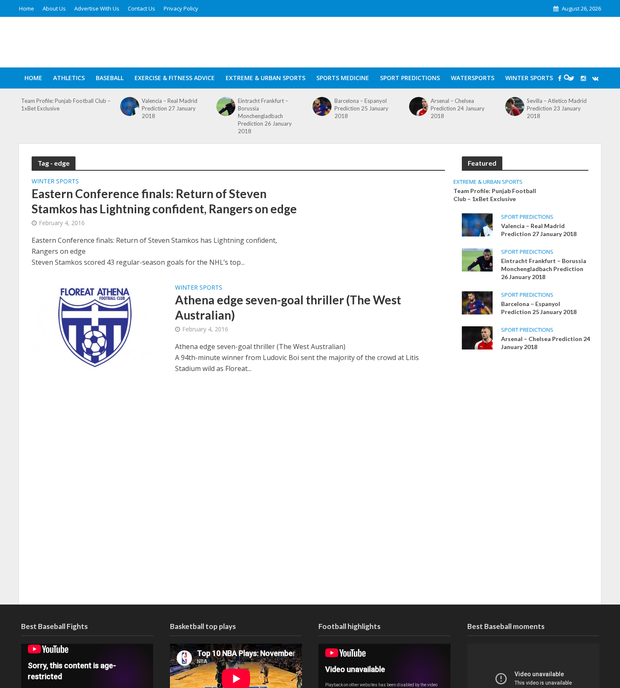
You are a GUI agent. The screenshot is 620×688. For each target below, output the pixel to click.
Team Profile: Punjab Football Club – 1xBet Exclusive (66, 104)
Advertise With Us (96, 8)
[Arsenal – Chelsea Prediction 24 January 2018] (418, 106)
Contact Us (141, 8)
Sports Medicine (342, 78)
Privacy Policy (181, 8)
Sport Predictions (410, 78)
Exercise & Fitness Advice (175, 78)
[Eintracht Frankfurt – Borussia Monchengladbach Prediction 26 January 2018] (226, 106)
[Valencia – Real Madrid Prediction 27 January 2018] (129, 106)
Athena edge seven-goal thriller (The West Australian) (288, 307)
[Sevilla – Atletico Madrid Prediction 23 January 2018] (515, 106)
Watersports (472, 78)
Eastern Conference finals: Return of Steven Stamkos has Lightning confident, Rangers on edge (164, 201)
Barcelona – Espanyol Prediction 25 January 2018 (361, 108)
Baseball (110, 78)
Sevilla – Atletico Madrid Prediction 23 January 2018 (557, 108)
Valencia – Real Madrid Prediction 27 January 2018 (169, 108)
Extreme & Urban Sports (265, 78)
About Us (54, 8)
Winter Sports (529, 78)
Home (26, 8)
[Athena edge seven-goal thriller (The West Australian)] (95, 326)
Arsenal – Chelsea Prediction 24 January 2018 (458, 108)
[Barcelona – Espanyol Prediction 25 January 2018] (322, 106)
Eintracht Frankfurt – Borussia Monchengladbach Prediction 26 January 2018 (265, 115)
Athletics (69, 78)
